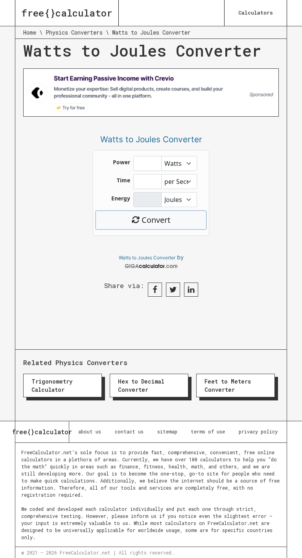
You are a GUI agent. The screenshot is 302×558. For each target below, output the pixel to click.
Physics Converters (74, 32)
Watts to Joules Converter (147, 258)
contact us (129, 431)
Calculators (255, 12)
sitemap (167, 431)
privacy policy (258, 431)
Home (29, 32)
